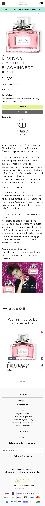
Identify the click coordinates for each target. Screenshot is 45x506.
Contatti (23, 411)
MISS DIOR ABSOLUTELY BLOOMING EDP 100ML (18, 366)
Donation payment (22, 426)
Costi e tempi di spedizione (22, 417)
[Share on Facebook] (10, 308)
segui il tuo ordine (22, 414)
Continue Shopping (22, 112)
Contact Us (22, 107)
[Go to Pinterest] (28, 456)
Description (7, 117)
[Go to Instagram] (31, 456)
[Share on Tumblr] (21, 308)
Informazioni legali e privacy (22, 420)
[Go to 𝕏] (25, 456)
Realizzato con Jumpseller (29, 472)
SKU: (4, 85)
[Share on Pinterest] (17, 308)
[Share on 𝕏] (13, 308)
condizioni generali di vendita (22, 423)
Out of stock (7, 95)
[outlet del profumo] (22, 3)
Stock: (4, 89)
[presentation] (4, 355)
